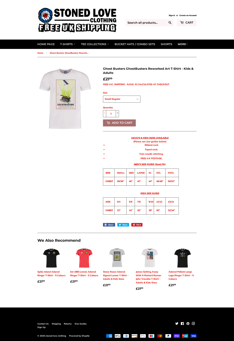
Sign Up (41, 327)
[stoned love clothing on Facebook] (182, 324)
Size (105, 92)
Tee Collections (94, 44)
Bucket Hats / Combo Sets (135, 44)
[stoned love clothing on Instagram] (193, 324)
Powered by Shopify (79, 335)
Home (40, 53)
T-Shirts (67, 44)
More (182, 44)
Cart (189, 22)
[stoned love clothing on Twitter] (176, 324)
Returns (68, 323)
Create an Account (188, 15)
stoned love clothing (56, 335)
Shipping (56, 323)
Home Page (46, 44)
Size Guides (81, 323)
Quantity (108, 107)
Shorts (166, 44)
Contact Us (43, 323)
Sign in (172, 15)
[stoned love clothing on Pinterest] (188, 324)
